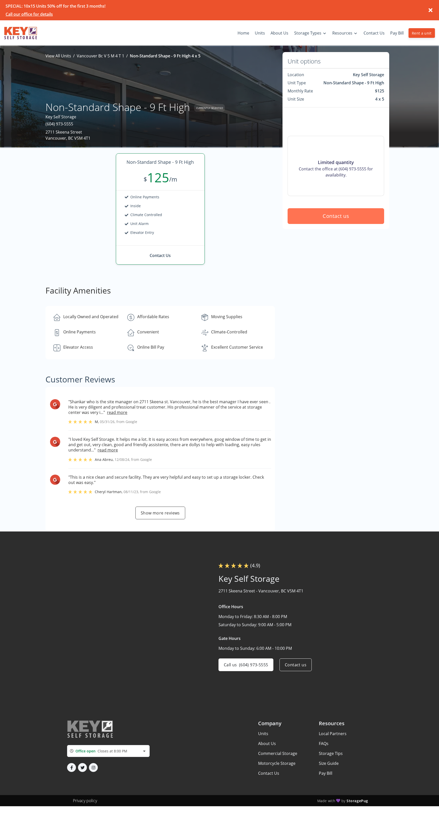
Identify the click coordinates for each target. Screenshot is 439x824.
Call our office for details (29, 14)
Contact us (336, 216)
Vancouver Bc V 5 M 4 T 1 (100, 56)
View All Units (58, 56)
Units (263, 733)
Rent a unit (422, 33)
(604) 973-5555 (59, 124)
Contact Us (268, 773)
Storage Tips (331, 753)
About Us (267, 743)
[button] (71, 767)
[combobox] (108, 751)
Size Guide (329, 763)
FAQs (323, 743)
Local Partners (333, 733)
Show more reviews (160, 513)
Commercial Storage (277, 753)
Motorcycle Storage (276, 763)
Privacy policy (85, 800)
